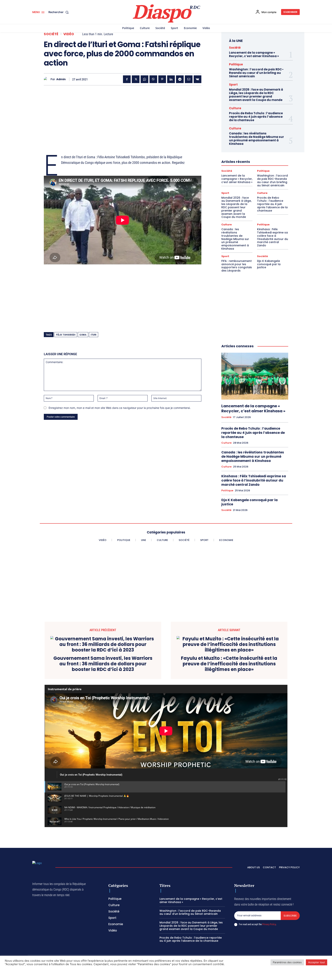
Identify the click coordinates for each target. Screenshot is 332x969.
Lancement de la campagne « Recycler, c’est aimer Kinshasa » (254, 54)
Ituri (93, 334)
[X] (135, 79)
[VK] (197, 79)
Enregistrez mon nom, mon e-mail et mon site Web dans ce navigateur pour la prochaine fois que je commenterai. (120, 407)
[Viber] (153, 79)
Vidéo (68, 34)
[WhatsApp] (144, 79)
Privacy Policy (269, 924)
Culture (235, 108)
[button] (59, 12)
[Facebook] (127, 79)
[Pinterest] (162, 79)
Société (51, 34)
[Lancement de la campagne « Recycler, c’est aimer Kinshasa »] (254, 376)
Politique (236, 64)
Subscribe (290, 915)
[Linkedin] (171, 79)
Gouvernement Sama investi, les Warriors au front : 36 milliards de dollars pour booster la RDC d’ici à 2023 (102, 664)
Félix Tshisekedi (65, 334)
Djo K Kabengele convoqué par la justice (269, 264)
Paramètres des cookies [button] (287, 962)
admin (61, 79)
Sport (233, 84)
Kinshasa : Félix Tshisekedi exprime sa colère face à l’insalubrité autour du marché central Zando (272, 237)
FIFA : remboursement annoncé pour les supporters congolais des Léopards (236, 265)
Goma (83, 334)
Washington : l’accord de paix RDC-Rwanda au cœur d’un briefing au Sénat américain (256, 72)
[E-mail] (189, 79)
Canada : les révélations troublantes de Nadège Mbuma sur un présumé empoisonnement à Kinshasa (256, 138)
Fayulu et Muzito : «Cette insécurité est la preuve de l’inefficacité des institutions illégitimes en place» (229, 664)
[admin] (47, 79)
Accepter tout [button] (316, 962)
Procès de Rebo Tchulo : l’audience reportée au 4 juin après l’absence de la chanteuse (256, 116)
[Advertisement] (122, 115)
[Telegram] (180, 79)
